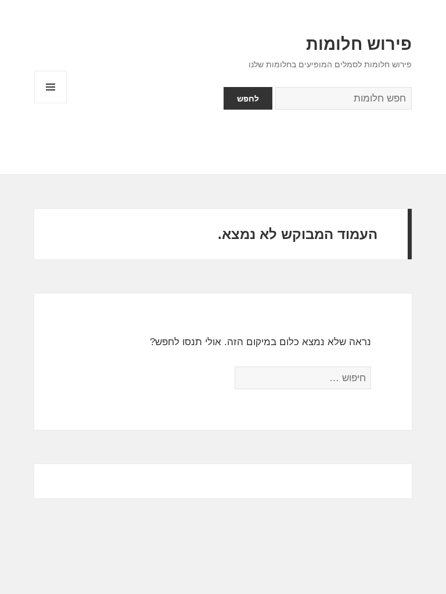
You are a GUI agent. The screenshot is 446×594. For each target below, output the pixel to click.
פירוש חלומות (359, 44)
